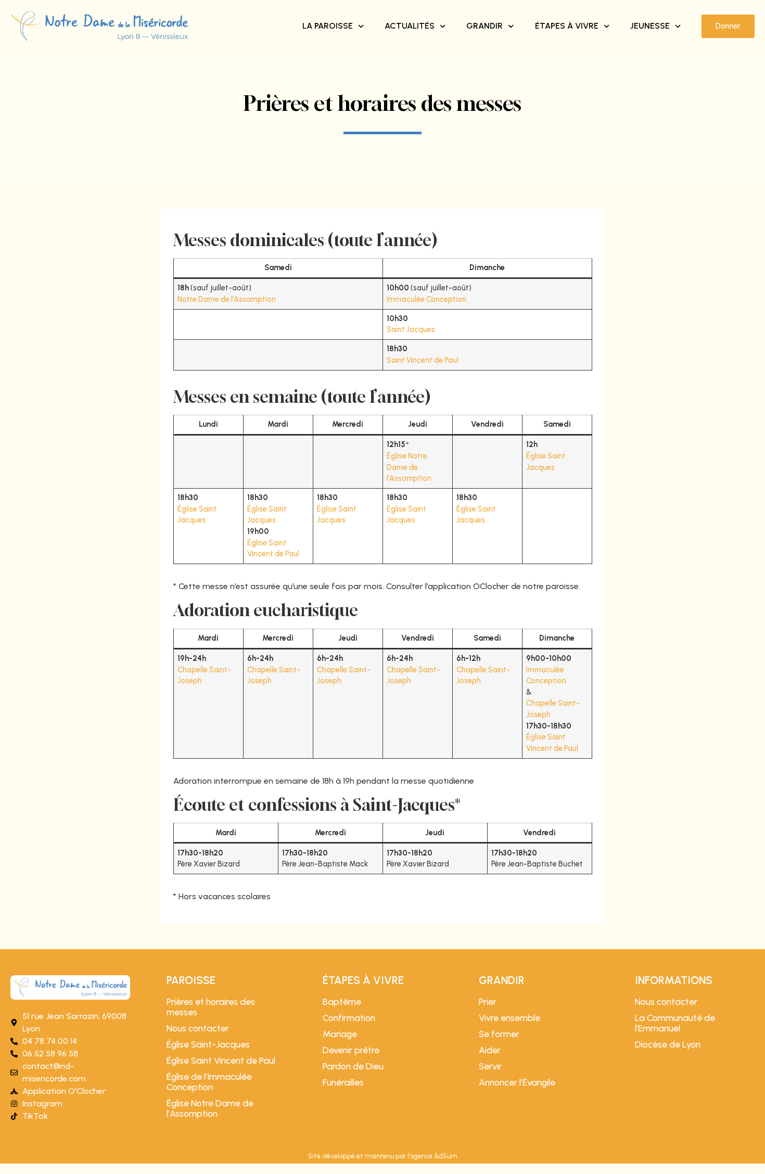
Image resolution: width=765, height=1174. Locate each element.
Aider (490, 1050)
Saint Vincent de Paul (422, 360)
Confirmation (349, 1018)
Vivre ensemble (509, 1018)
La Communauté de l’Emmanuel (675, 1023)
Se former (499, 1034)
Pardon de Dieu (353, 1066)
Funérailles (343, 1082)
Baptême (342, 1002)
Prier (487, 1002)
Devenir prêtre (351, 1050)
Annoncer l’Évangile (517, 1082)
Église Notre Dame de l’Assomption (409, 467)
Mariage (340, 1034)
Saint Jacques (411, 329)
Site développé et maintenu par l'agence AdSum (382, 1156)
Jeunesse (650, 26)
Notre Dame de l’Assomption (226, 299)
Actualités (410, 26)
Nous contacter (198, 1028)
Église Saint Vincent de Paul (221, 1060)
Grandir (484, 26)
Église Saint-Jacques (208, 1044)
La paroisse (327, 26)
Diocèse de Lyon (667, 1044)
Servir (490, 1066)
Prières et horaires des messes (211, 1007)
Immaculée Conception (426, 299)
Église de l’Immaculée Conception (209, 1081)
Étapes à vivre (566, 26)
